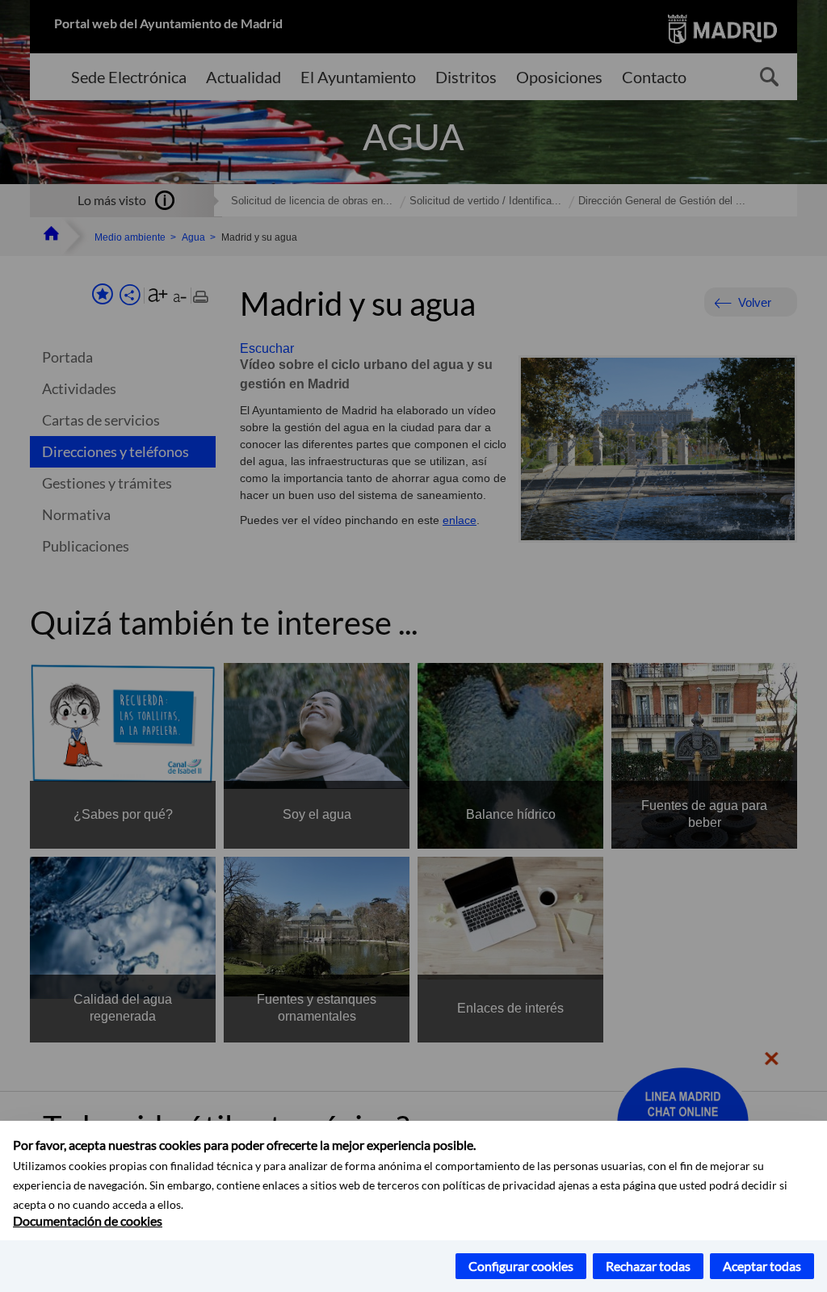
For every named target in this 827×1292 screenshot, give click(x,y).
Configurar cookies (520, 1265)
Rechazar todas (648, 1265)
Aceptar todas (762, 1265)
